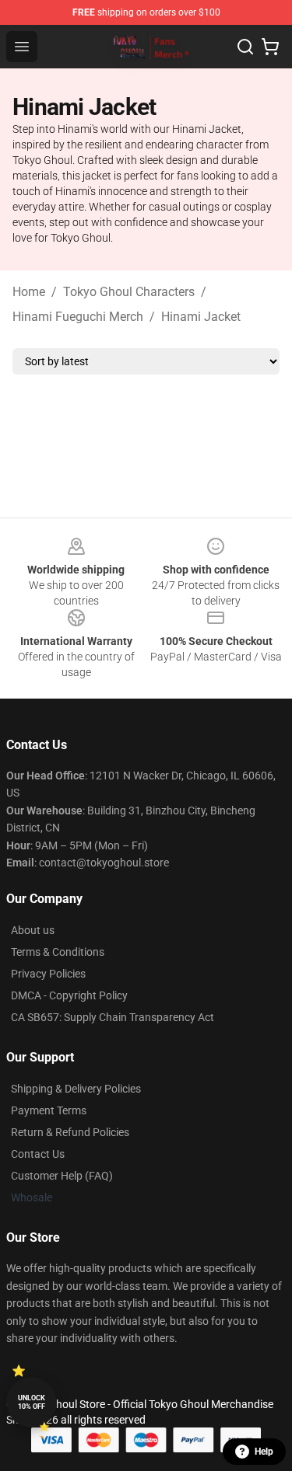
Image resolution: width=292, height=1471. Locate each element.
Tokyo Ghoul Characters (129, 291)
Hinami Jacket (201, 316)
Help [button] (264, 1451)
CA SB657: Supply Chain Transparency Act (112, 1017)
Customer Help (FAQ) (62, 1175)
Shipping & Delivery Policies (76, 1088)
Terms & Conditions (57, 952)
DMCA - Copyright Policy (69, 995)
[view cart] (270, 46)
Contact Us (38, 1154)
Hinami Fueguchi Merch (77, 316)
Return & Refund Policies (70, 1132)
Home (28, 291)
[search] (245, 46)
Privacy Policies (48, 973)
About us (33, 930)
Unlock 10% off (31, 1402)
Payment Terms (48, 1110)
